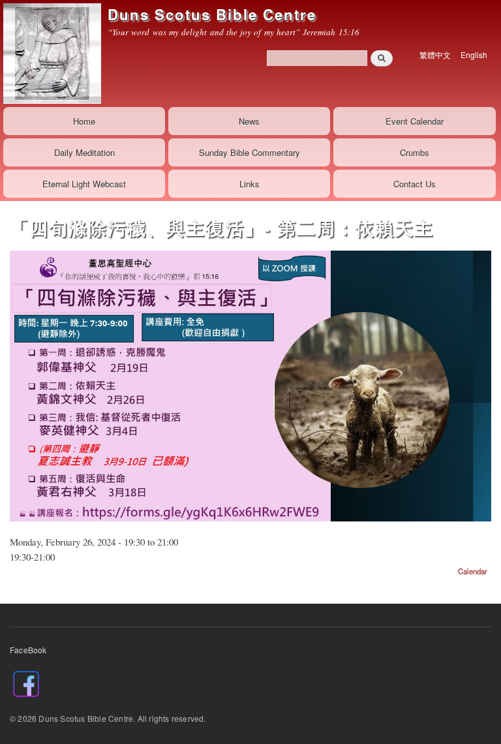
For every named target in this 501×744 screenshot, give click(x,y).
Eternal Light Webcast (84, 184)
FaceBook (28, 649)
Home (84, 121)
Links (249, 184)
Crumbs (414, 152)
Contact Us (414, 184)
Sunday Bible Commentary (249, 152)
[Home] (50, 53)
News (249, 121)
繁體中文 (435, 54)
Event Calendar (415, 121)
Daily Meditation (84, 152)
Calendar (472, 571)
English (474, 54)
